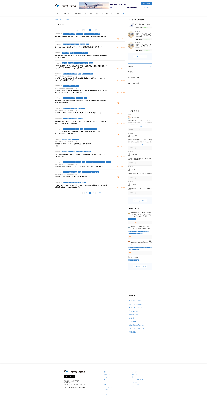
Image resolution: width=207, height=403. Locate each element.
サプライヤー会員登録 (135, 304)
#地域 (133, 249)
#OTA (137, 233)
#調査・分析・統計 (147, 247)
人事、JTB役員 (134, 257)
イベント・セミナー (107, 13)
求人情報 (130, 66)
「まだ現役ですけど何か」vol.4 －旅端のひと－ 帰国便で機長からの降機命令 (143, 35)
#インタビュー (131, 233)
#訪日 (141, 231)
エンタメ (106, 394)
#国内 (137, 231)
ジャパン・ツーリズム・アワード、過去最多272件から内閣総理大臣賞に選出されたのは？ (141, 242)
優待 (118, 13)
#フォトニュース (132, 219)
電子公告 (134, 387)
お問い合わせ (132, 321)
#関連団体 (140, 247)
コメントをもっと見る (140, 201)
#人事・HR (136, 260)
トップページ (58, 19)
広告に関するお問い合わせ (136, 325)
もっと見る (140, 56)
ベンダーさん (89, 13)
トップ (59, 13)
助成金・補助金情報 (133, 83)
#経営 (141, 233)
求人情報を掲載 (133, 311)
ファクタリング (108, 389)
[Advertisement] (140, 99)
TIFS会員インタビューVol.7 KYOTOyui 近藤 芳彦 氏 (71, 176)
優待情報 (130, 72)
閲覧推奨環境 (132, 332)
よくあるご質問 (136, 384)
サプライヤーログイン (135, 307)
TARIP (105, 392)
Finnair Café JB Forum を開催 (142, 24)
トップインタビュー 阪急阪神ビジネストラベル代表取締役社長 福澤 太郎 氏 (77, 47)
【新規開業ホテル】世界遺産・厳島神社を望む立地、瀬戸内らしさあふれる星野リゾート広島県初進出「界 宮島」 (141, 214)
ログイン (146, 7)
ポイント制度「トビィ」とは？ (138, 328)
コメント (122, 38)
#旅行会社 (130, 247)
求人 (97, 13)
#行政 (135, 247)
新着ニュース (68, 13)
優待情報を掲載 (133, 314)
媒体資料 (131, 318)
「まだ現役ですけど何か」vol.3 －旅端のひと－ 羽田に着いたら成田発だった (143, 46)
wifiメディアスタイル (109, 387)
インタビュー (67, 19)
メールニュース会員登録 (136, 300)
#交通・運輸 (146, 231)
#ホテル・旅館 (131, 231)
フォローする (71, 376)
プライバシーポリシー (137, 379)
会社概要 (134, 372)
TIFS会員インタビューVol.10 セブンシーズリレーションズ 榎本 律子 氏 (76, 112)
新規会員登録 (147, 3)
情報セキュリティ (136, 377)
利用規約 (134, 382)
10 (100, 30)
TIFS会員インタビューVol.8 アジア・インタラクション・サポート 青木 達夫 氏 (79, 166)
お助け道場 (78, 13)
